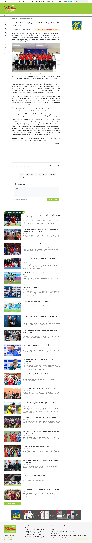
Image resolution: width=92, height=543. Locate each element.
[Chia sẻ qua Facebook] (5, 28)
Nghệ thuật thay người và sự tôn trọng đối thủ (36, 446)
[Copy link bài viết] (5, 44)
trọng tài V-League (29, 174)
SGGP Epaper (55, 1)
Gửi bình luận (53, 199)
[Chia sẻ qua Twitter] (5, 32)
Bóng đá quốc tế (24, 15)
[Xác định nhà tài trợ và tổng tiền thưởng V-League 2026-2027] (12, 393)
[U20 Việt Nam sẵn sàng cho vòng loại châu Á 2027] (12, 306)
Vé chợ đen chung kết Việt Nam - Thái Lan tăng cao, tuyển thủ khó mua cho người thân (41, 331)
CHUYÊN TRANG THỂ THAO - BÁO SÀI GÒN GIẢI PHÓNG (10, 8)
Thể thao (14, 18)
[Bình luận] (5, 48)
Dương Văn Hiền (52, 174)
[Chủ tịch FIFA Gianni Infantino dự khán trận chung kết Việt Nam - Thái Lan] (12, 263)
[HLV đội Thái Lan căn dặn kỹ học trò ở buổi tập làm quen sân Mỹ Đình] (12, 278)
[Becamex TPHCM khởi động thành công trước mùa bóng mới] (12, 422)
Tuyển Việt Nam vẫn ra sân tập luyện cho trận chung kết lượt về (41, 489)
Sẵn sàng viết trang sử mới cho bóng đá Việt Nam (37, 374)
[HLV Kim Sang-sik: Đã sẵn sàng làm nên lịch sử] (12, 292)
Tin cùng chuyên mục (14, 212)
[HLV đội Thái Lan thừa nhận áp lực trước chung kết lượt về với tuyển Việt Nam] (12, 364)
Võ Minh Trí (21, 177)
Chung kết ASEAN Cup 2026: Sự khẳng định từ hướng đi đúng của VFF (41, 403)
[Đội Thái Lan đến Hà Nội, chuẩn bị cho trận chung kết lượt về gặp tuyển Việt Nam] (12, 465)
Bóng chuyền (38, 15)
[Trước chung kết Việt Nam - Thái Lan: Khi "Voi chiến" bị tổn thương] (12, 249)
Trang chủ (5, 15)
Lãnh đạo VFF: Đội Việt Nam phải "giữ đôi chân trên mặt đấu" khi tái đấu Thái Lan (41, 432)
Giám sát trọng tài (43, 174)
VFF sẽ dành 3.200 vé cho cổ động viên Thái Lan (36, 475)
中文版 (48, 1)
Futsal (32, 15)
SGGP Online (22, 1)
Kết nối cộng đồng (57, 15)
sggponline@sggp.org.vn (9, 539)
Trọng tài (21, 174)
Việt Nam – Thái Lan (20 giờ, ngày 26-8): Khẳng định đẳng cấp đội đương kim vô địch (41, 216)
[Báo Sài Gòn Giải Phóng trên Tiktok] (65, 1)
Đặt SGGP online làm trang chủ (80, 539)
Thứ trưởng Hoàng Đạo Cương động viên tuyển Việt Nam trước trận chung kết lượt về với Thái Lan (40, 230)
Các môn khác (47, 15)
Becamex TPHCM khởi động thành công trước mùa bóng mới (39, 417)
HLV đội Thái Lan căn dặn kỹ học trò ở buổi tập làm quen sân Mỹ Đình (40, 273)
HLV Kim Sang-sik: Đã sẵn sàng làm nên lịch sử (36, 287)
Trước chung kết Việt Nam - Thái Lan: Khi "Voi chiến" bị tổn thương (41, 244)
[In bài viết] (5, 40)
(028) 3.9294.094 (8, 537)
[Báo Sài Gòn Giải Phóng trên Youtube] (62, 1)
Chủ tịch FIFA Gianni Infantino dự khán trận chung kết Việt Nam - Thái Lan (41, 259)
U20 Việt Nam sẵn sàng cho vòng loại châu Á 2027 (37, 302)
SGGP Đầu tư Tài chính (40, 1)
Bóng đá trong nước (13, 15)
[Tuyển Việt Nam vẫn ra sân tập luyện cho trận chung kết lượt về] (12, 494)
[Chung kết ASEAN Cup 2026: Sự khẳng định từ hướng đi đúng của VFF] (12, 408)
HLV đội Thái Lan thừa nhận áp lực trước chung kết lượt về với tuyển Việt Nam (40, 360)
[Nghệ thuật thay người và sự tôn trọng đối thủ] (12, 451)
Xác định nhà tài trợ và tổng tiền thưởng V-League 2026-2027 (40, 388)
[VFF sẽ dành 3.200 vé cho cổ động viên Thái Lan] (12, 480)
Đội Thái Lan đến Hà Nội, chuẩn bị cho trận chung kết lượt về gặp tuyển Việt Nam (41, 461)
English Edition (30, 1)
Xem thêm (11, 503)
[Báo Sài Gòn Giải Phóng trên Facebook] (60, 1)
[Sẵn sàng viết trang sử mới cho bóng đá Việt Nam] (12, 379)
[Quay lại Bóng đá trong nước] (5, 52)
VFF (36, 174)
